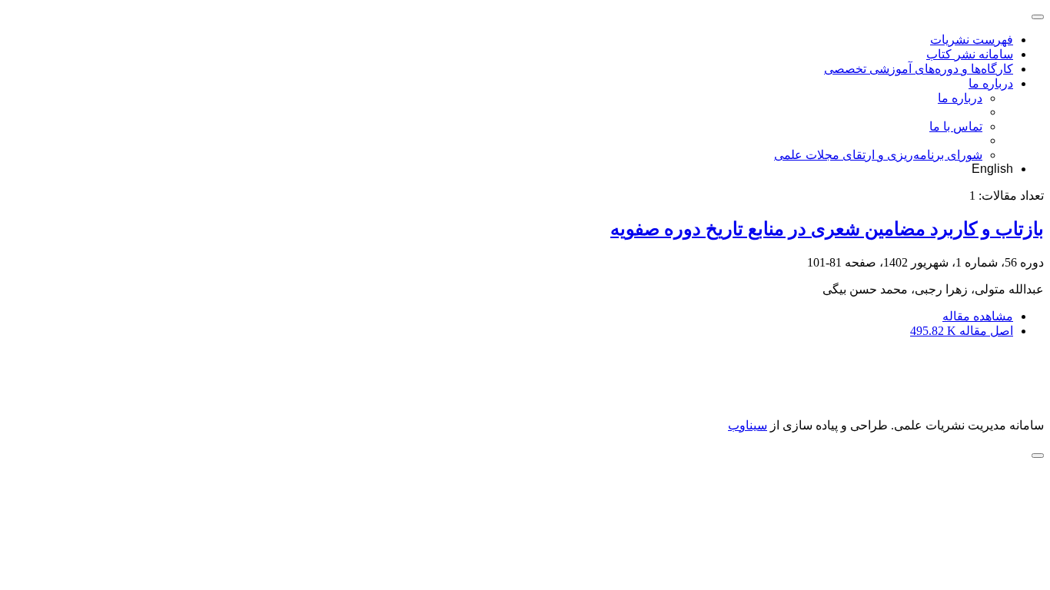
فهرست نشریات (971, 39)
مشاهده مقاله (977, 316)
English (992, 168)
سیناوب (747, 425)
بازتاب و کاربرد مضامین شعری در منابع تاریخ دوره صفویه (827, 229)
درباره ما (991, 83)
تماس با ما (955, 126)
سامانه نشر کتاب (969, 54)
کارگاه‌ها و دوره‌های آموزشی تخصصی (918, 68)
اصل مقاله (961, 330)
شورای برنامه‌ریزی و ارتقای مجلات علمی (878, 154)
